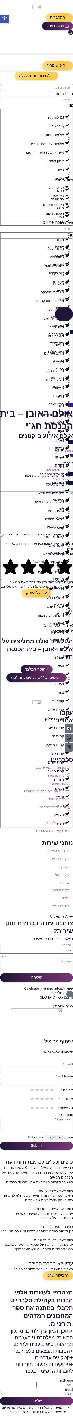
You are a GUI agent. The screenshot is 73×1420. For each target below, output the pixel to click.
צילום (66, 898)
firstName (65, 1380)
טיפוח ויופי (62, 874)
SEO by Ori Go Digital (56, 997)
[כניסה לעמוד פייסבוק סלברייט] (69, 728)
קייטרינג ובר (61, 906)
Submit (36, 1145)
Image (68, 1137)
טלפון (65, 446)
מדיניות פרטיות (59, 775)
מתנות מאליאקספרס (55, 807)
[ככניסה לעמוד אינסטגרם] (69, 747)
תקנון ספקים (61, 783)
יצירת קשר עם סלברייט (53, 831)
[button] (59, 17)
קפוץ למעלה (64, 988)
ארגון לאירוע (61, 859)
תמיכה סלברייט (61, 993)
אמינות (68, 1090)
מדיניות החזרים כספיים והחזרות (47, 791)
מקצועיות (66, 1107)
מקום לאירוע (60, 890)
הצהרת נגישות (59, 799)
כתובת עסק (64, 451)
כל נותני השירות (58, 851)
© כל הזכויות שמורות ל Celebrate (48, 988)
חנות (66, 815)
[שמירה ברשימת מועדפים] (71, 459)
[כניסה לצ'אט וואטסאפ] (69, 738)
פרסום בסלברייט (57, 823)
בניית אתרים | (63, 1006)
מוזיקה (65, 882)
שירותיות (66, 1099)
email (69, 1389)
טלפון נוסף (61, 478)
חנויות (65, 867)
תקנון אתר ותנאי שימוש (53, 768)
